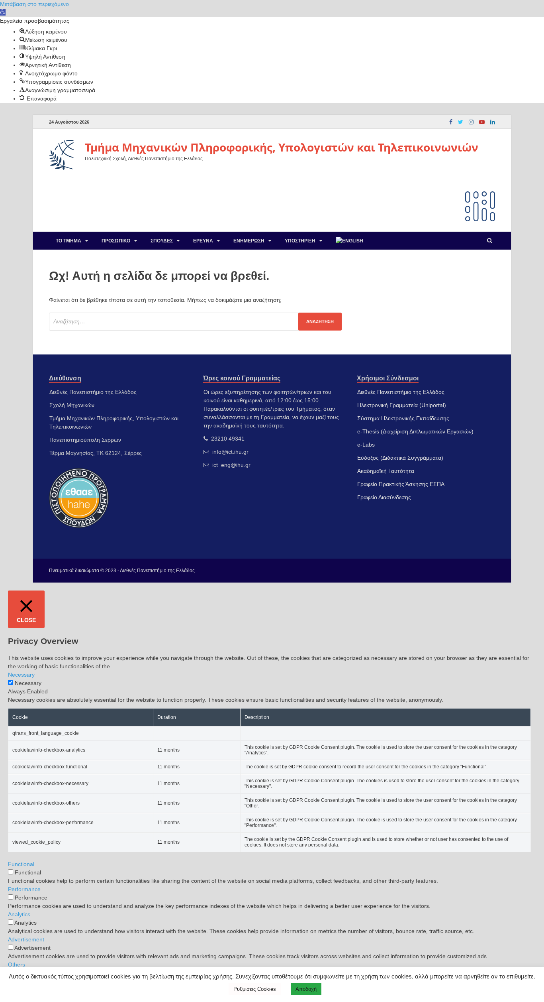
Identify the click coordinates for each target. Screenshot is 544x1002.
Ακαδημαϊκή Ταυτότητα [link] (385, 471)
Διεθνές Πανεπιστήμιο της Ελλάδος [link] (400, 392)
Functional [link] (21, 864)
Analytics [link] (19, 914)
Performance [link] (24, 889)
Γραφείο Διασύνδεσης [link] (384, 497)
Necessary (28, 683)
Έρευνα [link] (203, 241)
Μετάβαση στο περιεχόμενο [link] (34, 4)
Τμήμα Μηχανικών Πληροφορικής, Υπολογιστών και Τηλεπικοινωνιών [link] (281, 147)
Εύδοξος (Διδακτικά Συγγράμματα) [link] (400, 458)
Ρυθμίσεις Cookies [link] (254, 989)
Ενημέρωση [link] (248, 241)
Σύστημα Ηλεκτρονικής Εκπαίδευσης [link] (403, 418)
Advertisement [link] (26, 939)
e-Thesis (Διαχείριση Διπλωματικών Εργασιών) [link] (415, 431)
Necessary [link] (21, 674)
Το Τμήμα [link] (68, 241)
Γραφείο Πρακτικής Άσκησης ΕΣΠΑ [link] (400, 484)
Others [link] (16, 964)
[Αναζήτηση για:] (195, 322)
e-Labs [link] (366, 444)
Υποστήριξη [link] (300, 241)
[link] (3, 12)
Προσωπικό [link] (116, 241)
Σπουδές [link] (162, 241)
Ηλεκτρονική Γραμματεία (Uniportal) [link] (401, 405)
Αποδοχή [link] (306, 989)
